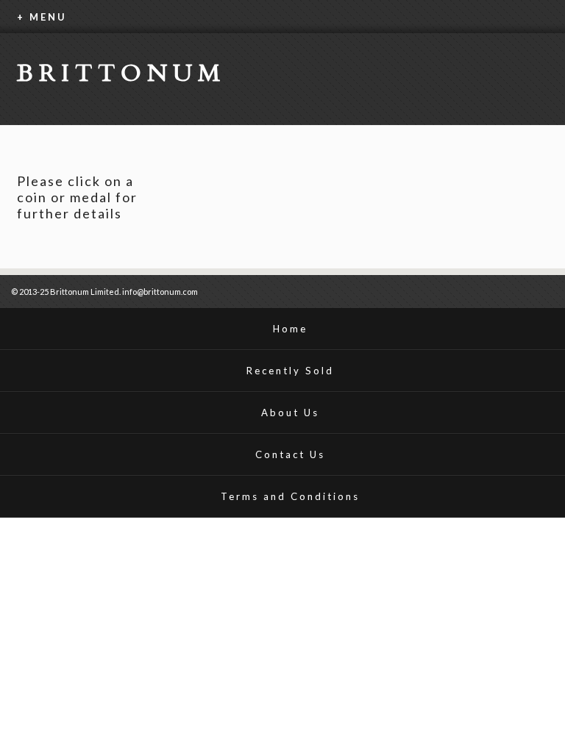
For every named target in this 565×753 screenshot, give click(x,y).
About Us (290, 412)
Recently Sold (290, 370)
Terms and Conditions (290, 496)
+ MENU (42, 17)
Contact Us (290, 454)
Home (290, 329)
